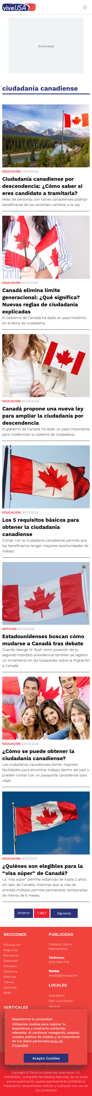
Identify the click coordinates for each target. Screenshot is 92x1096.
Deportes (11, 960)
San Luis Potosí (61, 1001)
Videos (9, 982)
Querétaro (57, 995)
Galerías (10, 987)
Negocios (11, 950)
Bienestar (11, 955)
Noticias (9, 629)
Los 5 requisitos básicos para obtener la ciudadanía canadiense (40, 527)
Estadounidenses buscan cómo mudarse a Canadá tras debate (43, 640)
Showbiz (10, 966)
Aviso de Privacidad (26, 1065)
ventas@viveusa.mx (63, 975)
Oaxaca (55, 1006)
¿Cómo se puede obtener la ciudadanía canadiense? (38, 754)
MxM (7, 993)
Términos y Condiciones (63, 1065)
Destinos (10, 971)
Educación (11, 171)
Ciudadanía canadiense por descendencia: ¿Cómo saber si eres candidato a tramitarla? (42, 186)
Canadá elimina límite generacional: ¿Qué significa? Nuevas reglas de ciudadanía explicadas (41, 301)
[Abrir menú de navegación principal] (85, 7)
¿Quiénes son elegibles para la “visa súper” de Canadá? (42, 869)
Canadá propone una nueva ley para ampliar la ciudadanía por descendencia (42, 416)
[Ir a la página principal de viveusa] (39, 7)
